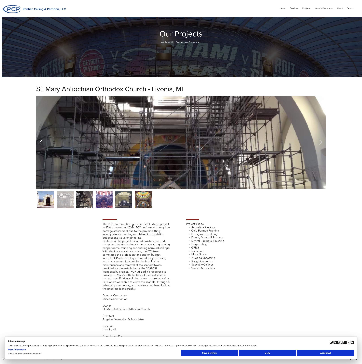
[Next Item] (320, 142)
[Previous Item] (41, 142)
